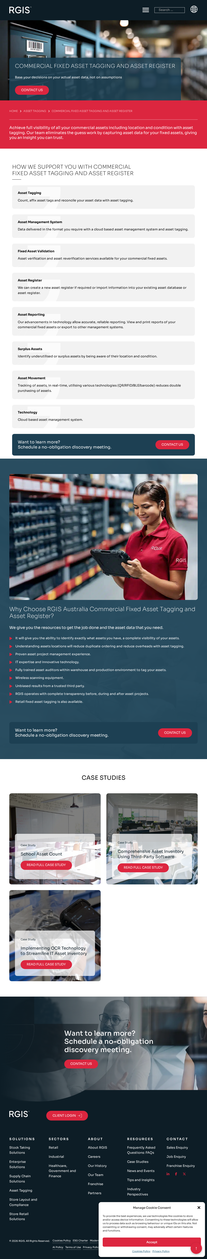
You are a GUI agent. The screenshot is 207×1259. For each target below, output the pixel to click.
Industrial (56, 1157)
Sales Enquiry (177, 1148)
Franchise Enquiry (181, 1166)
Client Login (64, 1116)
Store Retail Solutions (19, 1216)
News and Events (140, 1171)
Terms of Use (73, 1247)
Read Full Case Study (46, 865)
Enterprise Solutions (17, 1164)
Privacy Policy (161, 1251)
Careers (94, 1157)
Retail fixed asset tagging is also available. (49, 702)
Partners (94, 1193)
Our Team (95, 1175)
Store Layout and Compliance (23, 1202)
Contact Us (172, 445)
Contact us (32, 90)
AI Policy (58, 1247)
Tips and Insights (140, 1180)
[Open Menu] (146, 10)
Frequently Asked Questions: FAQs (141, 1150)
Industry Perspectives (137, 1191)
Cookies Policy (141, 1251)
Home (13, 111)
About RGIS (97, 1148)
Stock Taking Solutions (19, 1150)
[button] (199, 1208)
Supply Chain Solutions (20, 1178)
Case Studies (137, 1162)
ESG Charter (80, 1240)
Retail (53, 1148)
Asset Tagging (34, 111)
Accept (151, 1242)
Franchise (95, 1184)
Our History (97, 1166)
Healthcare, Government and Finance (62, 1171)
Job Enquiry (176, 1157)
